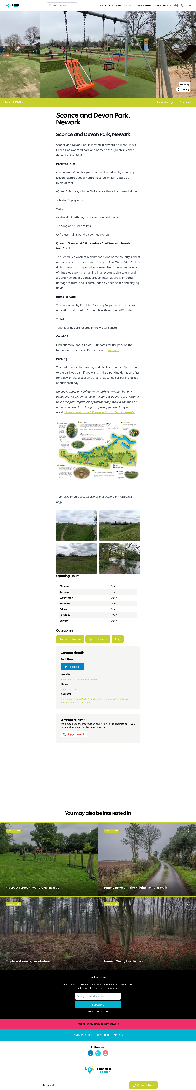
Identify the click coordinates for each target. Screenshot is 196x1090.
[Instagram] (105, 1053)
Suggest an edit (76, 734)
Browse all (48, 1085)
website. (113, 350)
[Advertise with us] (190, 5)
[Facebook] (90, 1053)
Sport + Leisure (98, 639)
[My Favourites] (183, 5)
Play (117, 639)
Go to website (145, 1085)
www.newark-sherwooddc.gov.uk (79, 679)
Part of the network (98, 1023)
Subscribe (98, 1004)
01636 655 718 (68, 689)
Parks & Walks (14, 102)
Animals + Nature (70, 639)
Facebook (74, 666)
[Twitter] (98, 1053)
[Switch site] (23, 5)
